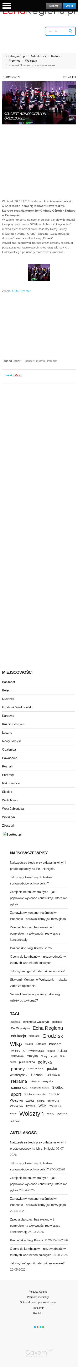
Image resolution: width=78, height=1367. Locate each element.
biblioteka (15, 1022)
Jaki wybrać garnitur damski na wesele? (37, 971)
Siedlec (7, 791)
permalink (69, 77)
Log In (69, 5)
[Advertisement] (39, 164)
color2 (37, 1327)
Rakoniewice (11, 783)
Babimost (8, 682)
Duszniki (8, 698)
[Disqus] (39, 438)
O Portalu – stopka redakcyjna (38, 1302)
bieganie (57, 1021)
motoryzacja (17, 1056)
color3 (40, 1327)
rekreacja (35, 1081)
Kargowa (8, 715)
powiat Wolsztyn (36, 1068)
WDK (42, 1106)
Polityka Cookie (37, 1291)
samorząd (19, 1088)
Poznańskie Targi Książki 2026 (31, 948)
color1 (35, 1327)
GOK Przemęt (21, 291)
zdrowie (15, 1121)
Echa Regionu (48, 1028)
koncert (30, 361)
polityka (45, 1062)
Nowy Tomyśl (11, 741)
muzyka (41, 361)
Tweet (8, 375)
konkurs (15, 1050)
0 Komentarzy (11, 77)
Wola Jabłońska (13, 808)
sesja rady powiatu (39, 1087)
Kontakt (38, 1313)
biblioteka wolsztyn (36, 1022)
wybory (50, 1113)
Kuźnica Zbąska (13, 724)
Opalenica (9, 749)
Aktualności (38, 56)
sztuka (41, 1100)
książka (51, 1051)
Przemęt (14, 60)
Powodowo (9, 758)
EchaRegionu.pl (15, 56)
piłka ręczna (27, 1062)
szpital (30, 1100)
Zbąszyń (8, 825)
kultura (62, 1050)
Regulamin (38, 1307)
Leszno (7, 732)
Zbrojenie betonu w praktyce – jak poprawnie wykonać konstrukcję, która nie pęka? (38, 898)
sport (16, 1094)
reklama (19, 1081)
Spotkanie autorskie (35, 1094)
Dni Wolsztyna (20, 1028)
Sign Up (53, 5)
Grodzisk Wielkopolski (17, 707)
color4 (43, 1327)
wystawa (62, 1113)
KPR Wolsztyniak (33, 1050)
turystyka (31, 1106)
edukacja (18, 1036)
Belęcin (7, 690)
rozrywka (47, 1081)
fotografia (34, 1035)
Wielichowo (9, 800)
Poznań (7, 766)
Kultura (56, 56)
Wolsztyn (31, 60)
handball (29, 1044)
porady (18, 1068)
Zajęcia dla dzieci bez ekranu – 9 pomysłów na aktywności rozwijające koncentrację (35, 933)
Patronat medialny (38, 1297)
